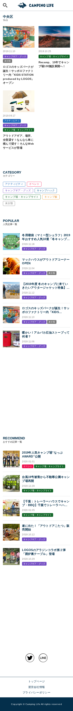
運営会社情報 (36, 687)
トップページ (36, 681)
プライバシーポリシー (36, 692)
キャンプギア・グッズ (18, 190)
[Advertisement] (36, 388)
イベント (34, 183)
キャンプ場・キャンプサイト (22, 196)
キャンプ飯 (50, 196)
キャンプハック (46, 190)
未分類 (9, 203)
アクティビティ (14, 183)
